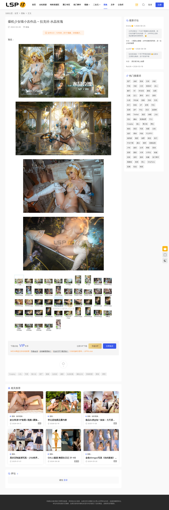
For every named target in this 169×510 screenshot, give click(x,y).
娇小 (147, 95)
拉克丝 (54, 374)
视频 (86, 4)
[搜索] (143, 4)
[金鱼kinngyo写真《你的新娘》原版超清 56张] (101, 440)
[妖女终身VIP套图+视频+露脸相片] (25, 402)
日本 (147, 81)
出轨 (154, 129)
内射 (154, 81)
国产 (41, 374)
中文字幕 (130, 143)
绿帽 (149, 114)
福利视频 (19, 416)
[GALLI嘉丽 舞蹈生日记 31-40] (63, 440)
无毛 (155, 100)
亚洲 (128, 110)
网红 (152, 124)
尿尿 (128, 152)
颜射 (135, 152)
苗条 (141, 81)
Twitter (136, 114)
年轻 (128, 86)
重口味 (145, 124)
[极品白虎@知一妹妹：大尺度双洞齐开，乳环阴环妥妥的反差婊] (101, 402)
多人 (156, 86)
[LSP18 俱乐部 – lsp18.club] (15, 4)
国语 (135, 129)
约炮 (141, 133)
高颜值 (129, 162)
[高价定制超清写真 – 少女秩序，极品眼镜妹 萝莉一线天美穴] (25, 440)
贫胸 (128, 167)
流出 (128, 119)
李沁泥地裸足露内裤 (57, 420)
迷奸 (128, 133)
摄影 (62, 374)
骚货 (136, 138)
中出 (140, 110)
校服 (155, 152)
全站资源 (43, 4)
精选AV (148, 86)
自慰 (154, 91)
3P (141, 105)
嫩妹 (135, 119)
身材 (135, 81)
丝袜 (128, 157)
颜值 (148, 91)
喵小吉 (33, 374)
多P (134, 110)
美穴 (155, 138)
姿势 (146, 105)
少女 (156, 114)
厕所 (135, 148)
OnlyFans (151, 162)
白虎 (128, 100)
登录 (66, 480)
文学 (112, 4)
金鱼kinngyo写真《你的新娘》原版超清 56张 (100, 457)
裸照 (103, 374)
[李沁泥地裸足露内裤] (63, 402)
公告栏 (120, 4)
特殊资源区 (54, 4)
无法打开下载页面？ (61, 351)
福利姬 (129, 138)
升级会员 (34, 351)
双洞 (154, 148)
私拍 (135, 167)
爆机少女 (80, 374)
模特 (144, 143)
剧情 (154, 95)
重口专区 (66, 4)
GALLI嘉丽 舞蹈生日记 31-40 (62, 457)
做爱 (143, 138)
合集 (128, 95)
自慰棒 (154, 110)
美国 (136, 162)
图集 (105, 4)
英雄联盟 (89, 374)
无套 (135, 86)
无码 (149, 100)
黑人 (143, 162)
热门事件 (77, 4)
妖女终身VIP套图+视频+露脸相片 (24, 420)
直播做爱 (143, 119)
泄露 (147, 129)
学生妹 (135, 100)
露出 (138, 143)
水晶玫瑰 (70, 374)
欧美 (135, 105)
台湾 (141, 148)
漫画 (141, 157)
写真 (26, 374)
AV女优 (141, 91)
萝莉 (141, 95)
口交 (141, 86)
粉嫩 (147, 157)
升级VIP (95, 346)
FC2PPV (149, 133)
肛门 (128, 105)
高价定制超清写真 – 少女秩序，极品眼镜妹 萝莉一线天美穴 (24, 457)
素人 (138, 124)
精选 (149, 138)
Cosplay (12, 374)
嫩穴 (128, 91)
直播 (143, 100)
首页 (34, 4)
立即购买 (109, 346)
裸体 (97, 374)
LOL (20, 374)
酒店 (143, 114)
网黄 (147, 148)
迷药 (135, 157)
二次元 (96, 4)
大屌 (141, 152)
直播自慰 (152, 143)
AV (134, 91)
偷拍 (128, 129)
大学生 (148, 152)
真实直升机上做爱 (138, 61)
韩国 (141, 167)
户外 (128, 148)
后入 (135, 95)
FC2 (150, 119)
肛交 (147, 110)
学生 (153, 105)
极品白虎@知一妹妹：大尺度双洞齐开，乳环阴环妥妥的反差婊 (100, 420)
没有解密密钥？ (45, 351)
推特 (128, 114)
